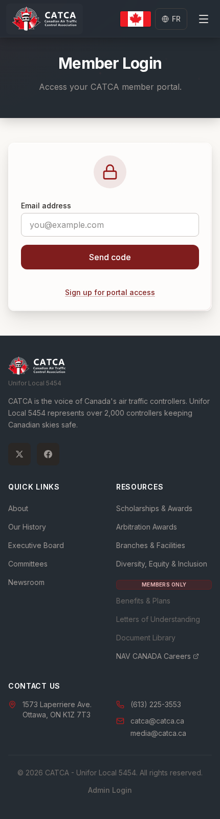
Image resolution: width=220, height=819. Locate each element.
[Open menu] (203, 19)
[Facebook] (48, 454)
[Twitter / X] (19, 454)
